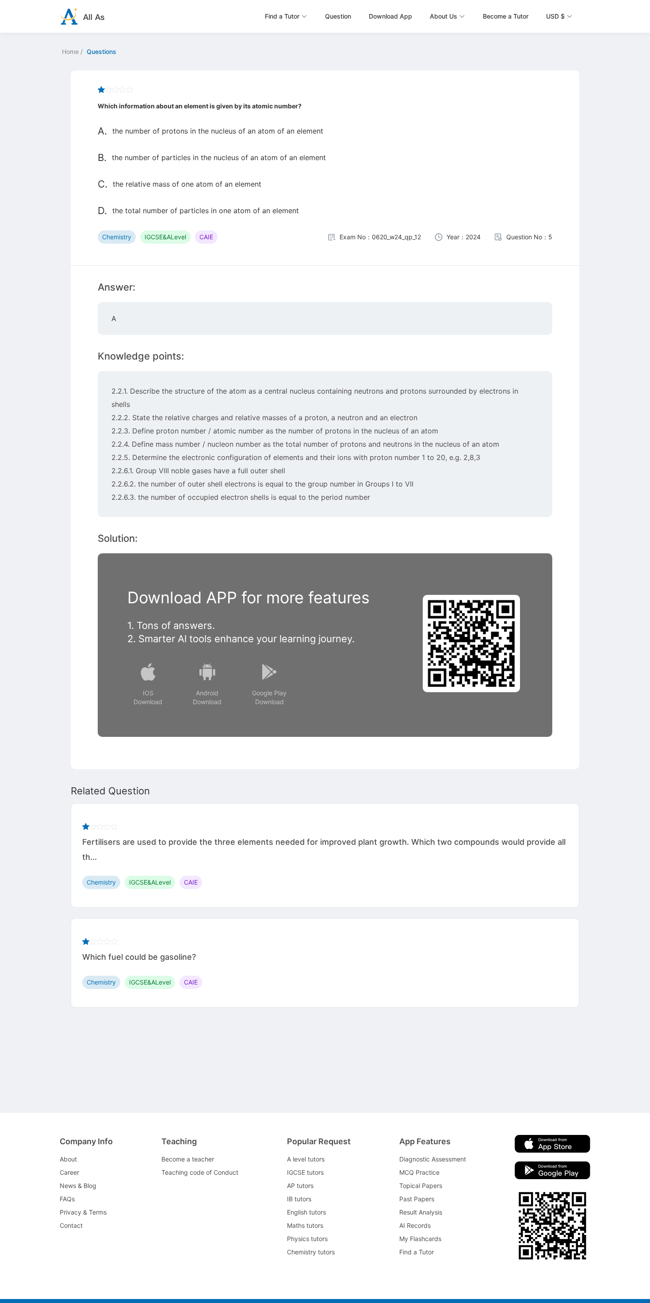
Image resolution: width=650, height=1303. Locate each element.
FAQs (67, 1199)
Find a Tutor (416, 1252)
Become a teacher (187, 1159)
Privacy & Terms (83, 1212)
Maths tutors (305, 1225)
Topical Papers (420, 1185)
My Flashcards (420, 1238)
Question (338, 16)
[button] (286, 16)
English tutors (306, 1212)
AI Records (415, 1225)
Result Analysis (420, 1212)
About (68, 1159)
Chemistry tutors (311, 1252)
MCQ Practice (419, 1172)
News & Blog (78, 1185)
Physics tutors (307, 1238)
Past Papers (416, 1199)
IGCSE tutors (305, 1172)
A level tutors (306, 1159)
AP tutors (300, 1185)
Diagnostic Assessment (432, 1159)
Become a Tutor (505, 16)
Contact (71, 1225)
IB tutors (299, 1199)
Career (69, 1172)
